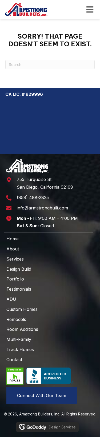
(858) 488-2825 (33, 197)
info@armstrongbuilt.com (42, 208)
